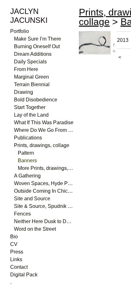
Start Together (29, 107)
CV (13, 244)
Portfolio (19, 31)
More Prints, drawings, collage (46, 168)
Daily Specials (30, 61)
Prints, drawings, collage (41, 145)
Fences (22, 213)
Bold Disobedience (35, 99)
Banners (27, 160)
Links (16, 259)
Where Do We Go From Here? (44, 130)
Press (16, 252)
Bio (14, 236)
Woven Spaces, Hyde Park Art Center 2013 (44, 183)
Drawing (23, 92)
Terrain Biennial (32, 84)
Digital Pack (24, 274)
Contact (19, 267)
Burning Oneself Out (37, 46)
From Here (26, 69)
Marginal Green (31, 77)
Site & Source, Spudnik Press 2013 (44, 206)
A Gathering (27, 175)
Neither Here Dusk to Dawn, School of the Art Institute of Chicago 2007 (44, 221)
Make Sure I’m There (37, 39)
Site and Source (32, 198)
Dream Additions (33, 54)
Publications (28, 137)
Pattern (26, 153)
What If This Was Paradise (43, 122)
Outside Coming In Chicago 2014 (44, 191)
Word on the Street (35, 229)
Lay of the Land (31, 115)
